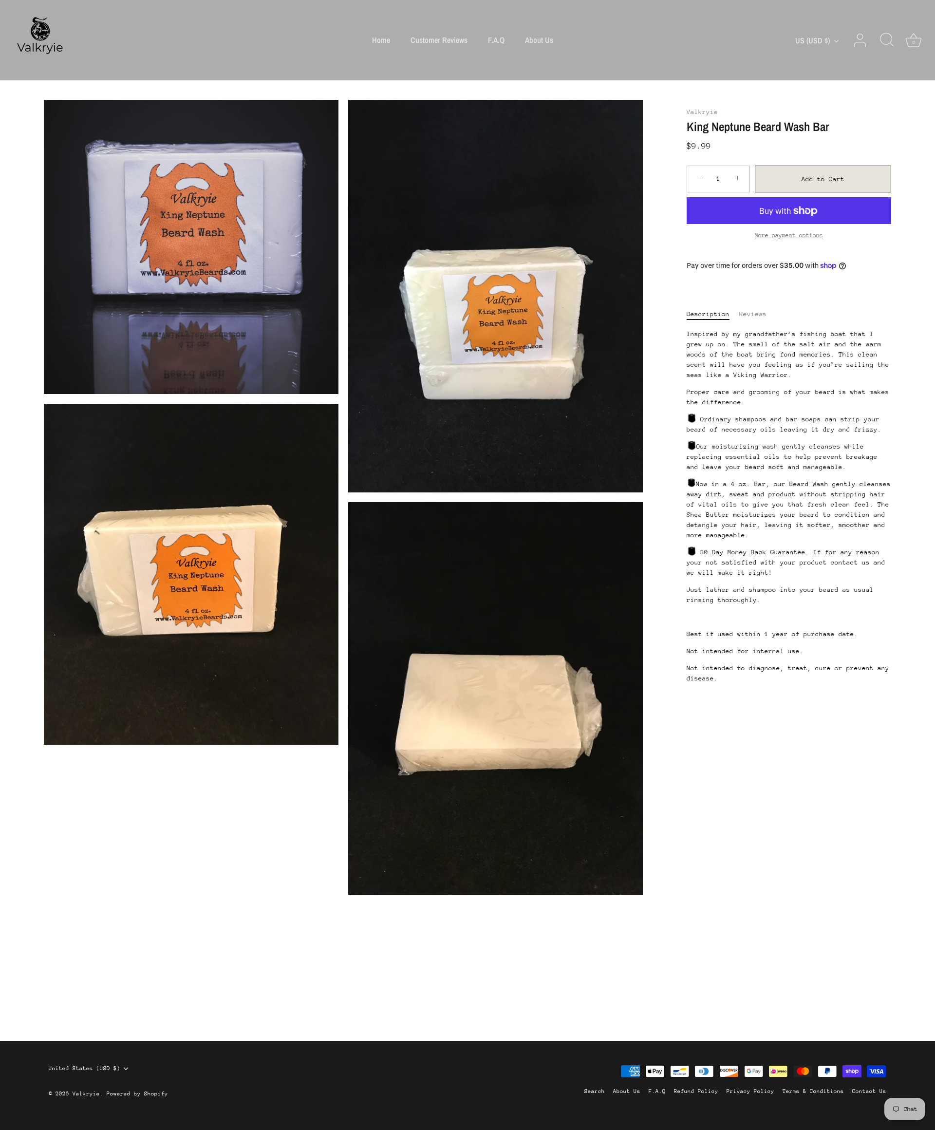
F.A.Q (496, 40)
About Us (539, 40)
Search (594, 1091)
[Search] (887, 40)
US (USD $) (812, 40)
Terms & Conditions (813, 1091)
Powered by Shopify (137, 1094)
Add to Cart (823, 179)
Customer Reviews (439, 40)
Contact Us (869, 1091)
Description (708, 313)
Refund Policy (696, 1091)
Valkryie (702, 111)
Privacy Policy (750, 1091)
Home (381, 40)
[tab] (713, 313)
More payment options (789, 235)
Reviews (753, 313)
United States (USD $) (84, 1068)
